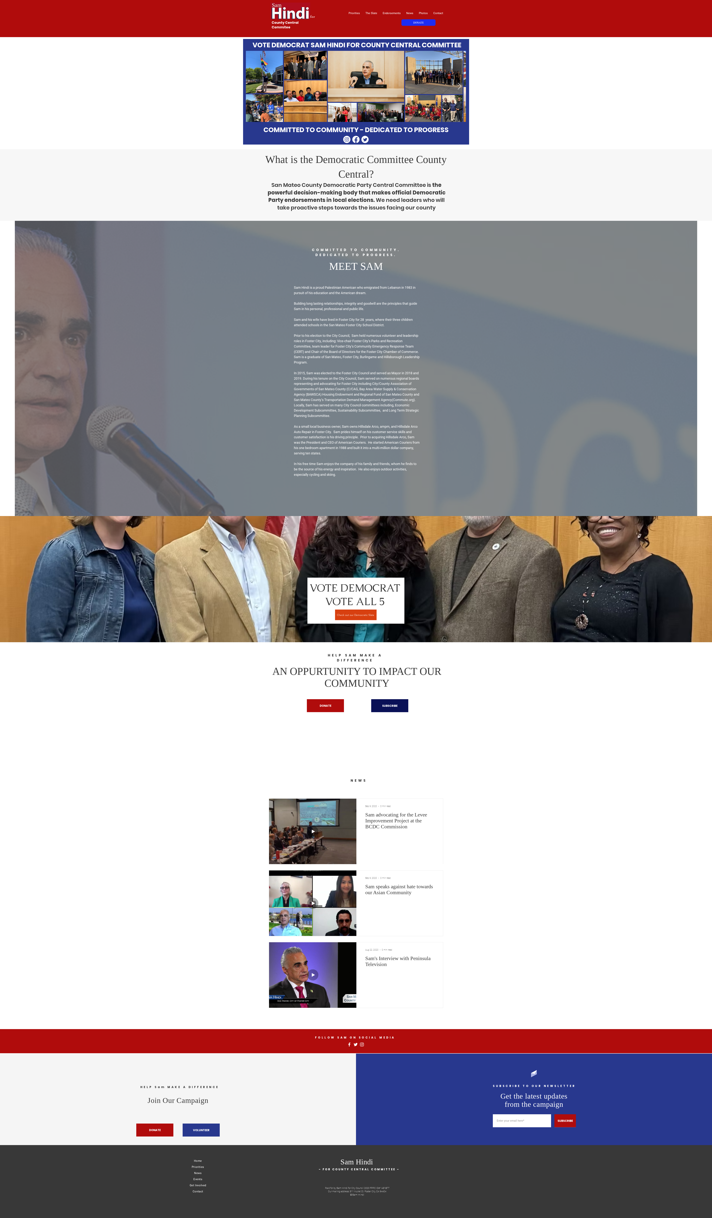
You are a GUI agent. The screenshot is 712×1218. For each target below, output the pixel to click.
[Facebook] (356, 139)
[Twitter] (365, 139)
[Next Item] (459, 86)
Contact (198, 1191)
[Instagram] (346, 139)
